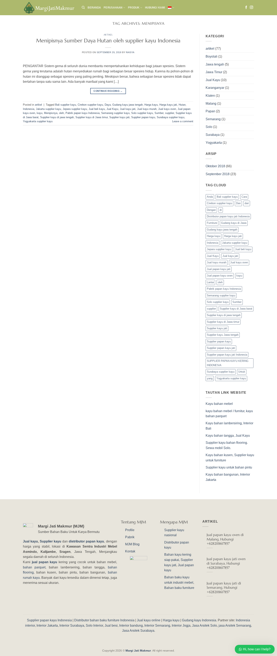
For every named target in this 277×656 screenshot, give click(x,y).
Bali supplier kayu (65, 104)
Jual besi (111, 625)
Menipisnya (50, 113)
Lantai (210, 282)
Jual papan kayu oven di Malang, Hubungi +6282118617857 (225, 539)
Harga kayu (151, 104)
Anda (210, 196)
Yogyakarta (214, 142)
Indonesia (28, 108)
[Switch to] (171, 8)
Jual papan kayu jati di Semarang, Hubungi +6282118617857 (224, 587)
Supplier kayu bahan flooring (226, 442)
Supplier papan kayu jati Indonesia (227, 354)
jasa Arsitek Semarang (235, 625)
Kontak (130, 551)
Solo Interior (94, 625)
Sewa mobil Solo (218, 448)
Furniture (212, 222)
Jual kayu (30, 541)
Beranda (94, 7)
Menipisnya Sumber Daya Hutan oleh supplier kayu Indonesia (108, 40)
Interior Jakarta (47, 625)
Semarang (213, 119)
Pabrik (129, 537)
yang (210, 378)
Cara (244, 196)
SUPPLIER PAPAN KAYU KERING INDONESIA (227, 363)
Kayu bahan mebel (219, 403)
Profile (129, 530)
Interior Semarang (157, 625)
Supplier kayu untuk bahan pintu (229, 467)
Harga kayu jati (168, 104)
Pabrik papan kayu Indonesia (82, 113)
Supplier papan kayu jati (221, 347)
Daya (108, 104)
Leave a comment (182, 121)
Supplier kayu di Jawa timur (91, 117)
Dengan (211, 209)
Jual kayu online (148, 620)
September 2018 (218, 174)
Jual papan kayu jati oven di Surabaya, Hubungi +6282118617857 (226, 563)
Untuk (241, 371)
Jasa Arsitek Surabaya (138, 630)
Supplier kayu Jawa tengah (222, 334)
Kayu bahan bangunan (222, 474)
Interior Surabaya (71, 625)
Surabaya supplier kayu (170, 117)
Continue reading (108, 91)
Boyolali (211, 56)
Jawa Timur (214, 72)
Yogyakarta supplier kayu (38, 121)
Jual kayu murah (147, 108)
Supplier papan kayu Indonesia (49, 620)
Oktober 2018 (215, 166)
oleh (61, 113)
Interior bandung (131, 625)
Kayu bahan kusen (219, 455)
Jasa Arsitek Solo (204, 625)
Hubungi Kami (155, 7)
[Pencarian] (83, 7)
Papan (210, 111)
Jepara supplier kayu (75, 108)
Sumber (159, 113)
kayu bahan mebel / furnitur (225, 411)
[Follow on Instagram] (251, 7)
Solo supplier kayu (142, 113)
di (221, 209)
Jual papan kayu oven (220, 275)
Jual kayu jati (127, 108)
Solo (209, 127)
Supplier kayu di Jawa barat (236, 308)
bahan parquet (34, 567)
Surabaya (213, 134)
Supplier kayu (51, 541)
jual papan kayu (44, 562)
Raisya (130, 52)
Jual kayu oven (167, 108)
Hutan (182, 104)
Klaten (210, 95)
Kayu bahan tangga (220, 435)
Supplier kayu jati (119, 117)
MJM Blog (132, 544)
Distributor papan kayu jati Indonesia (228, 216)
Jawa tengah (215, 64)
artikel (108, 34)
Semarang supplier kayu (115, 113)
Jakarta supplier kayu (48, 108)
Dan (238, 203)
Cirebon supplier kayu (90, 104)
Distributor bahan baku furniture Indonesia (104, 620)
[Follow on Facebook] (246, 7)
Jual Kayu (112, 108)
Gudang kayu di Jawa (233, 222)
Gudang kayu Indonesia (199, 620)
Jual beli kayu (97, 108)
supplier (169, 113)
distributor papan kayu (86, 541)
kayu (39, 113)
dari (247, 203)
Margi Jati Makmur (138, 650)
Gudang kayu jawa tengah (127, 104)
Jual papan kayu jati (218, 269)
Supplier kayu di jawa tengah (57, 117)
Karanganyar (215, 87)
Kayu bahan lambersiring (224, 423)
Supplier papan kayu (143, 117)
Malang (211, 103)
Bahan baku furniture (179, 588)
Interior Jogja (181, 625)
